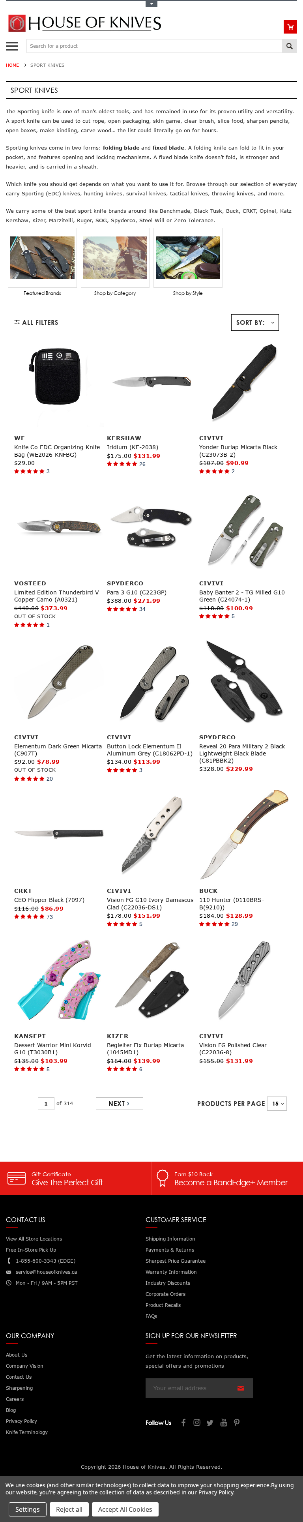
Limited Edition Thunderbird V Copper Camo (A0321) (56, 596)
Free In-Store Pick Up (31, 1250)
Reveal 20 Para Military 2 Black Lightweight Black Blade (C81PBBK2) (242, 753)
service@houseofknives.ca (46, 1272)
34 (142, 609)
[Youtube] (224, 1423)
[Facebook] (184, 1423)
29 (235, 924)
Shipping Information (170, 1239)
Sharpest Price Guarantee (176, 1261)
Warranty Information (171, 1272)
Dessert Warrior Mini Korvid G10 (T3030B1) (52, 1048)
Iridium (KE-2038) (132, 447)
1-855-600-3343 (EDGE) (45, 1261)
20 (50, 779)
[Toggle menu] (13, 44)
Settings (27, 1509)
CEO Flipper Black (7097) (49, 899)
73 (50, 917)
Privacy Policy (215, 1492)
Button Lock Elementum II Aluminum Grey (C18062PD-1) (150, 750)
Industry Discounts (168, 1283)
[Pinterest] (237, 1423)
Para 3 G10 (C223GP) (136, 592)
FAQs (151, 1316)
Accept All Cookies (125, 1509)
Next (116, 1104)
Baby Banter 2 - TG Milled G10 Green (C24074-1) (242, 596)
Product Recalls (163, 1305)
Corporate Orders (165, 1294)
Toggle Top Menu (151, 4)
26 (142, 464)
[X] (211, 1423)
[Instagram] (197, 1423)
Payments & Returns (170, 1250)
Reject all (69, 1509)
